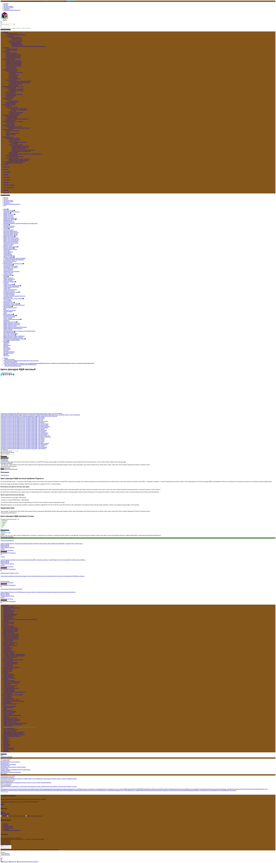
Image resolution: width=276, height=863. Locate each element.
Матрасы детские (8, 658)
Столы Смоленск (8, 666)
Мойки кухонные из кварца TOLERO (13, 733)
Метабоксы (6, 716)
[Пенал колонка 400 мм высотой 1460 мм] (138, 587)
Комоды (5, 672)
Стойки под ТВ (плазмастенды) (11, 681)
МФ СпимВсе (6, 745)
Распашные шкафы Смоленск (11, 607)
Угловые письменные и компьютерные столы (169, 790)
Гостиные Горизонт (8, 626)
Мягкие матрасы (200, 789)
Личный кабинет (5, 814)
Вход (67, 1)
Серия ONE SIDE (8, 648)
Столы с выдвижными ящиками (32, 363)
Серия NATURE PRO (9, 651)
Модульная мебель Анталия (10, 628)
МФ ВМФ (5, 750)
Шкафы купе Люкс (8, 611)
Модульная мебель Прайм (10, 631)
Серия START (7, 649)
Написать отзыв (5, 530)
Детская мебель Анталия (10, 703)
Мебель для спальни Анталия (11, 635)
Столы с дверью (19, 363)
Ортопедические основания (10, 639)
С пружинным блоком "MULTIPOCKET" (13, 655)
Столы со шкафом (135, 790)
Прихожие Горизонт (8, 623)
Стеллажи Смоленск (8, 689)
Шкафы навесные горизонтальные (12, 724)
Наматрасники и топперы (10, 645)
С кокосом (20, 790)
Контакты (5, 3)
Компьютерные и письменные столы (89, 789)
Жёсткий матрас (64, 789)
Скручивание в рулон (72, 790)
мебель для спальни (230, 790)
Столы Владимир (8, 661)
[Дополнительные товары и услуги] (138, 572)
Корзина (3, 812)
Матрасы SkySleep (8, 644)
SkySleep (5, 740)
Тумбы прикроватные (9, 675)
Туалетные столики (8, 640)
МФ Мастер (6, 738)
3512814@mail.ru (5, 844)
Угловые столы (7, 670)
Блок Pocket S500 (37, 789)
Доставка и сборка (8, 7)
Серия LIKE (6, 646)
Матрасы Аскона (7, 641)
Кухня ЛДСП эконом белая (10, 729)
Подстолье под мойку (9, 363)
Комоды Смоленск (8, 674)
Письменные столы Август (10, 663)
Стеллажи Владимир (9, 690)
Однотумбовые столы (224, 789)
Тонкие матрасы (144, 790)
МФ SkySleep (128, 789)
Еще (4, 205)
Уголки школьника (8, 668)
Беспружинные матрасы (10, 657)
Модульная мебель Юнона (10, 629)
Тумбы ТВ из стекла (8, 680)
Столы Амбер (99, 790)
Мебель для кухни (5, 467)
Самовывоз (6, 8)
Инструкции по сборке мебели (11, 736)
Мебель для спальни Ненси (10, 633)
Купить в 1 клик (4, 458)
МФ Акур (134, 789)
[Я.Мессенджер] (1, 374)
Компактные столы (74, 789)
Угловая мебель (153, 790)
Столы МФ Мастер (8, 664)
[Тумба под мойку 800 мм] (138, 539)
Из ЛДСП (5, 679)
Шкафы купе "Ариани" (9, 615)
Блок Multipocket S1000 (26, 789)
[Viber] (9, 374)
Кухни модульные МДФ (9, 360)
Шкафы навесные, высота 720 (11, 719)
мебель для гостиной (208, 790)
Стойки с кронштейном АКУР (11, 683)
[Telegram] (7, 374)
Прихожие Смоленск (9, 622)
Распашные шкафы (8, 606)
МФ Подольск (7, 741)
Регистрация (72, 1)
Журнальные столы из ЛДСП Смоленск (14, 701)
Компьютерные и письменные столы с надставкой (112, 789)
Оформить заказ (5, 813)
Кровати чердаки (7, 707)
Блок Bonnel (17, 789)
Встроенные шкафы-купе (10, 614)
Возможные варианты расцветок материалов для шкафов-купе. (20, 619)
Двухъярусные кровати (9, 706)
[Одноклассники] (5, 374)
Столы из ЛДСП (7, 697)
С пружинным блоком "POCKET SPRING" (14, 654)
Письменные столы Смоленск (11, 667)
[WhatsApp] (11, 374)
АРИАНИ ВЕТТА (7, 616)
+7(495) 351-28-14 (5, 855)
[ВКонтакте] (3, 374)
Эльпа (5, 709)
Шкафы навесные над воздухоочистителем (15, 723)
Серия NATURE (7, 650)
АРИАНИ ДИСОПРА (8, 618)
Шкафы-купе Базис (8, 613)
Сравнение (4, 754)
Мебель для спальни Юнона (10, 636)
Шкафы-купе (6, 609)
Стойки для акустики (8, 686)
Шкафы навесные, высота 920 (11, 720)
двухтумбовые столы (196, 790)
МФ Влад (5, 742)
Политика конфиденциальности (11, 10)
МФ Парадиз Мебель (8, 747)
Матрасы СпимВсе (8, 653)
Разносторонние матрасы (11, 790)
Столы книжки (7, 696)
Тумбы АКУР (6, 684)
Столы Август (91, 790)
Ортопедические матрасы (237, 789)
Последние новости (6, 759)
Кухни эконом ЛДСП (21, 360)
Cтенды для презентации (10, 685)
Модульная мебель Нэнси (10, 627)
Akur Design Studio (8, 749)
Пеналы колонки (58, 363)
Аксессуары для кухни (32, 360)
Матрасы (174, 789)
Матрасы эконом (181, 789)
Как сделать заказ (8, 6)
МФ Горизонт (6, 743)
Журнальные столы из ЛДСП (11, 699)
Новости (5, 5)
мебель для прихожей (219, 790)
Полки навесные (7, 693)
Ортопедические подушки (250, 789)
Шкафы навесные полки (47, 363)
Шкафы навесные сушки (10, 721)
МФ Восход (6, 751)
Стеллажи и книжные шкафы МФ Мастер (14, 692)
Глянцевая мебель (47, 789)
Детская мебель (56, 789)
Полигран (6, 746)
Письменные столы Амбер (10, 662)
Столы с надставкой (125, 790)
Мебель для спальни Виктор (10, 637)
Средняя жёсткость (83, 790)
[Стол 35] (138, 555)
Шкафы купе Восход (8, 610)
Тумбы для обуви (8, 676)
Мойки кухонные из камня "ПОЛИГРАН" (14, 732)
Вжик (4, 705)
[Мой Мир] (13, 374)
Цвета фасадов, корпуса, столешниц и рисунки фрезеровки (78, 363)
